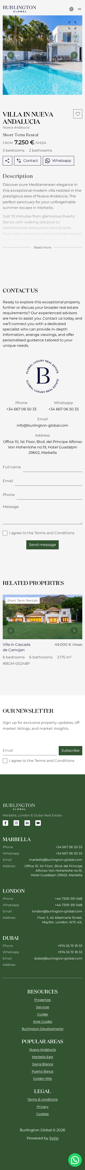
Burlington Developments (42, 1029)
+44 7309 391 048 (68, 899)
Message (11, 507)
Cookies (42, 1114)
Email (8, 481)
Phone (9, 495)
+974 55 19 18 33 (70, 946)
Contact (30, 160)
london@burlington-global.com (57, 911)
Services (42, 1007)
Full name (12, 467)
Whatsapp (61, 160)
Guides (42, 1014)
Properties (42, 1000)
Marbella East (42, 1057)
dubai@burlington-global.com (58, 958)
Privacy (43, 1107)
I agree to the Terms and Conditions (41, 533)
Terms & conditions (42, 1099)
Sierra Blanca (42, 1064)
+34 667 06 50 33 (69, 847)
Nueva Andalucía (42, 1050)
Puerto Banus (42, 1071)
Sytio (53, 1138)
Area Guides (42, 1021)
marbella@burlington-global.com (55, 860)
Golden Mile (42, 1079)
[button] (75, 1160)
